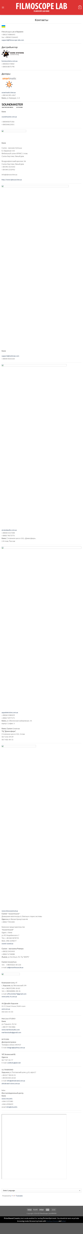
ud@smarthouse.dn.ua (15, 967)
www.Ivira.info (7, 1099)
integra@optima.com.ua (16, 1047)
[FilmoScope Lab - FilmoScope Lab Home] (41, 7)
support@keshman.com (10, 356)
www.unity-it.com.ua (9, 996)
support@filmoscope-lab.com (13, 40)
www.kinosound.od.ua (10, 911)
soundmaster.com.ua (9, 117)
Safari (64, 1221)
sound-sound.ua (7, 943)
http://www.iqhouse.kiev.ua (12, 180)
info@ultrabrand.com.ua (16, 1081)
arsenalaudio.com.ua (9, 530)
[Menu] (3, 7)
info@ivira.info (11, 1107)
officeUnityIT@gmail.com (16, 994)
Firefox (49, 1221)
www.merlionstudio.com (11, 1030)
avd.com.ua (6, 1009)
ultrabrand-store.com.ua (11, 1083)
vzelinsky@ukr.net (14, 1063)
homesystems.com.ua (9, 61)
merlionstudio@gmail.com (11, 1032)
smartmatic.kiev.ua (9, 92)
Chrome (55, 1221)
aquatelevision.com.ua (10, 712)
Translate (19, 1196)
